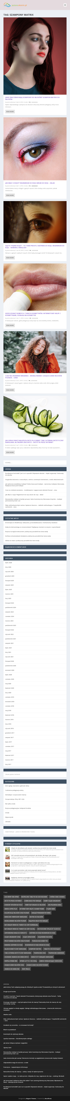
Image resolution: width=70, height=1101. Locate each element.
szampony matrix (35, 949)
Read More (10, 111)
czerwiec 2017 (9, 746)
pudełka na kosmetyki (40, 941)
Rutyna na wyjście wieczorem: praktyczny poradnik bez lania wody (26, 531)
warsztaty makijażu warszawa (42, 957)
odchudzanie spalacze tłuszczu (48, 929)
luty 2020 (8, 692)
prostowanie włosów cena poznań (17, 941)
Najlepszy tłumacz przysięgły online (22, 877)
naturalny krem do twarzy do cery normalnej (21, 925)
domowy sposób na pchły (13, 905)
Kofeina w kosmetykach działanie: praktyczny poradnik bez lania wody (28, 536)
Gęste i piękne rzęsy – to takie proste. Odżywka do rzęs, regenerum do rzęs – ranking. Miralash (34, 247)
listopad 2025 (9, 580)
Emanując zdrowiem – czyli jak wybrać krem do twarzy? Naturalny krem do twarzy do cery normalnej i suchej (32, 1003)
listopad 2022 (9, 630)
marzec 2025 (9, 594)
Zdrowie (7, 821)
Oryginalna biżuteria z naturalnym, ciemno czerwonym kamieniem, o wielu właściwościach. (34, 479)
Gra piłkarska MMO (54, 905)
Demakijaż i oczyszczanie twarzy (15, 795)
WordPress (48, 1098)
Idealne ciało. (7, 1014)
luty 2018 (8, 724)
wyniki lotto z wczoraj (28, 961)
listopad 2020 (9, 661)
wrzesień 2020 (9, 670)
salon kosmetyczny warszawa (15, 949)
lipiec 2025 (8, 589)
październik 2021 (10, 639)
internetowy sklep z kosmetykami (32, 909)
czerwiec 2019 (9, 697)
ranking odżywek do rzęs (14, 945)
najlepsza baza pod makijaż (38, 921)
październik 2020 (10, 666)
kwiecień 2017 (9, 755)
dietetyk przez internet (13, 901)
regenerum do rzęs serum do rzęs (37, 945)
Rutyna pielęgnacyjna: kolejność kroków (18, 808)
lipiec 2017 (8, 742)
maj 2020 (8, 683)
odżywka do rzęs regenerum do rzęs (42, 933)
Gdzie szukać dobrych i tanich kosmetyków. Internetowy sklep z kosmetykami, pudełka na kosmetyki (33, 314)
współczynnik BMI (11, 961)
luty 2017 (8, 764)
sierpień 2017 (9, 737)
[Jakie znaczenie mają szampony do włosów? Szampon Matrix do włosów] (34, 56)
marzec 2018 (9, 719)
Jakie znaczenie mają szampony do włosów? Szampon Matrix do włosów (32, 98)
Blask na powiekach (9, 1029)
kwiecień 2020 (9, 688)
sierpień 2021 (9, 643)
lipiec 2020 (8, 675)
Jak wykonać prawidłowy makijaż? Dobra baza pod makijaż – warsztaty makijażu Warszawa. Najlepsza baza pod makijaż (34, 484)
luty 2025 (8, 598)
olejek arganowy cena (12, 937)
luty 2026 (8, 567)
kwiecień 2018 (9, 715)
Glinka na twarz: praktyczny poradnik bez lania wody (22, 540)
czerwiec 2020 (9, 679)
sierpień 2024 (9, 612)
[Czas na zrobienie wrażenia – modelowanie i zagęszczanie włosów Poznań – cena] (34, 352)
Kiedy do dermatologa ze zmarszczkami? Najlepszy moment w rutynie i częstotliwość (32, 527)
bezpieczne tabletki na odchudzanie (34, 897)
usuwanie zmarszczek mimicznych (17, 957)
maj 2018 (8, 710)
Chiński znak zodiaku (57, 897)
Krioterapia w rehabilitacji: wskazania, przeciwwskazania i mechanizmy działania (31, 522)
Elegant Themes (31, 1098)
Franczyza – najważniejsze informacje (15, 1067)
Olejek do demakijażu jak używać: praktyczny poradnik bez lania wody (33, 848)
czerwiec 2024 (9, 616)
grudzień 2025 (9, 576)
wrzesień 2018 (9, 701)
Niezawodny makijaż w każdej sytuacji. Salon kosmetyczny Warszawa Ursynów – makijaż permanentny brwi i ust (33, 500)
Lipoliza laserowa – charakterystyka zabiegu (17, 1038)
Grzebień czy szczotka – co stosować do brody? (18, 1025)
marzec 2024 (9, 621)
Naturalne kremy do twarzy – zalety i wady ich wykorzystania (23, 1071)
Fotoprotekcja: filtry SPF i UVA (14, 799)
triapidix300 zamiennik (56, 953)
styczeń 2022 (9, 634)
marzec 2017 (9, 760)
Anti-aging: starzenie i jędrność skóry (17, 786)
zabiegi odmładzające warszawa (50, 961)
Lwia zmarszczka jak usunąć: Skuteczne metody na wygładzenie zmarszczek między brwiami (33, 1058)
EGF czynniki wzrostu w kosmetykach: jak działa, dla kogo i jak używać (33, 855)
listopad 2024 (9, 603)
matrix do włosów (36, 917)
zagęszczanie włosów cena (14, 965)
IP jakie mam (51, 909)
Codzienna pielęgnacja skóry (14, 790)
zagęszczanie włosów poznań (37, 965)
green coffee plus (11, 909)
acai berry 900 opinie (12, 897)
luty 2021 (8, 652)
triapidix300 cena (40, 953)
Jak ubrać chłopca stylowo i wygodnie (15, 1043)
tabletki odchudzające (52, 949)
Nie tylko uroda (10, 804)
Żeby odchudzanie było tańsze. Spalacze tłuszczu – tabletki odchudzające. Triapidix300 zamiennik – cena (33, 506)
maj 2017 (8, 751)
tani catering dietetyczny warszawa (18, 953)
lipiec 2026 (8, 562)
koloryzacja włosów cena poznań (17, 913)
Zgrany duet (7, 1047)
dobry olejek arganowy (52, 901)
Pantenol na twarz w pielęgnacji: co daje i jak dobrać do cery (30, 863)
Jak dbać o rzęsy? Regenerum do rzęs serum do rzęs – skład (30, 183)
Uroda (25, 102)
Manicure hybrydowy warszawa (16, 917)
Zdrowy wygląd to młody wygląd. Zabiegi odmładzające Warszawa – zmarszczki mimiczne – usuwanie (32, 1009)
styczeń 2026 (9, 571)
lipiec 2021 (8, 648)
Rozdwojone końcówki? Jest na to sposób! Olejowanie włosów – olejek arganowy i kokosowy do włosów (34, 474)
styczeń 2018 (9, 728)
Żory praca (26, 969)
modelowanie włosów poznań (15, 921)
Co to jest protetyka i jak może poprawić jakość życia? (28, 870)
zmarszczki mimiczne (12, 969)
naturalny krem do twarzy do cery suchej (20, 929)
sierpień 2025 (9, 585)
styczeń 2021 (9, 657)
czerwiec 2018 (9, 706)
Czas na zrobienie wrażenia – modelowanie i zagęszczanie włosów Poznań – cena (33, 377)
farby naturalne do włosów (35, 905)
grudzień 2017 (9, 733)
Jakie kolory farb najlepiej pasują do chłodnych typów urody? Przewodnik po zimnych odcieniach (34, 987)
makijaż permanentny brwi (41, 913)
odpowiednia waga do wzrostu (16, 933)
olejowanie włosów (45, 937)
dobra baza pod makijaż (32, 901)
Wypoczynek (9, 817)
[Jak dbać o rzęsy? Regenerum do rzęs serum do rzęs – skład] (34, 148)
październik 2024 (10, 607)
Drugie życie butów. (9, 991)
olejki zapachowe (29, 937)
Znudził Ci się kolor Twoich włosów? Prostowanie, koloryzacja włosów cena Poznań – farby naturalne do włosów (32, 997)
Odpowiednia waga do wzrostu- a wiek (15, 1062)
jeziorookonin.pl (11, 102)
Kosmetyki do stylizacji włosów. (13, 1034)
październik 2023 (10, 625)
